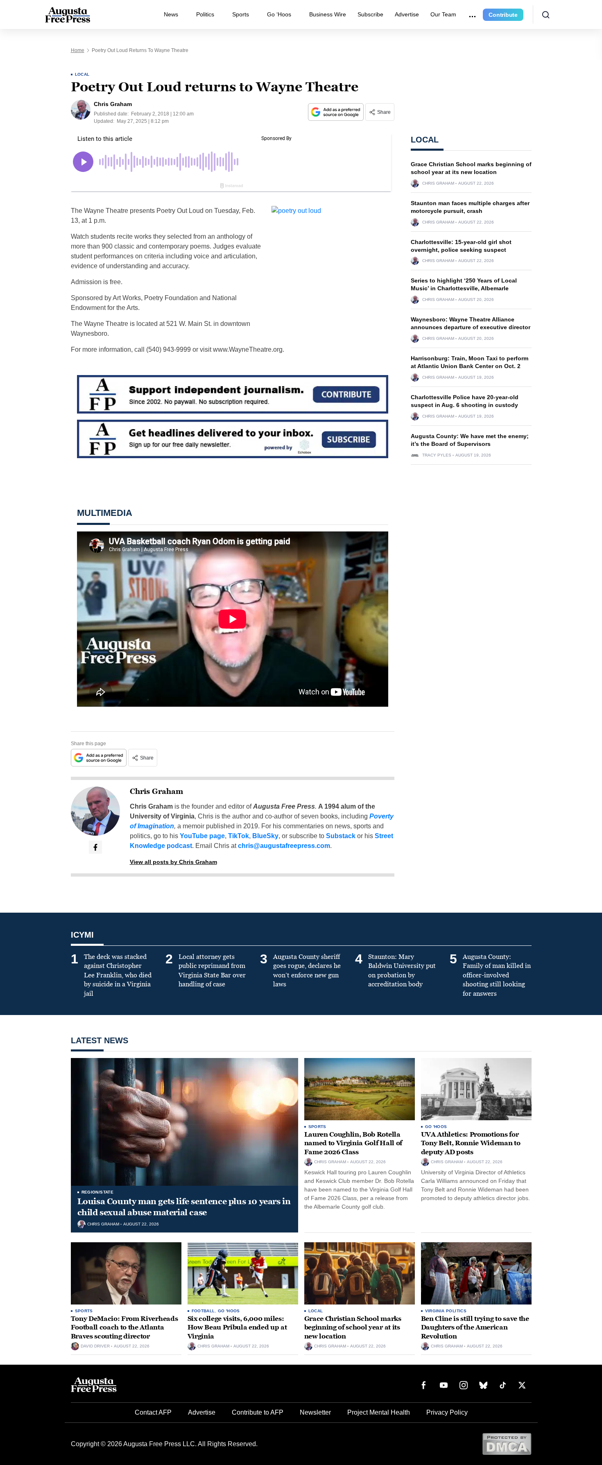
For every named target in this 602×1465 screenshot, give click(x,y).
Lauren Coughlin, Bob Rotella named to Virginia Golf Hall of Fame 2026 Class (353, 1143)
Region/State (97, 1192)
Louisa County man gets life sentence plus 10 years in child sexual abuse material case (184, 1207)
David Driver (95, 1346)
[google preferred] (336, 112)
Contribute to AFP (257, 1412)
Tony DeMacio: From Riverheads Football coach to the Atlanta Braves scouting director (124, 1327)
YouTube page (202, 835)
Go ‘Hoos (279, 14)
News (171, 14)
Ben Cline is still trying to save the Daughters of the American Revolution (475, 1327)
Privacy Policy (447, 1412)
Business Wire (327, 14)
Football (203, 1311)
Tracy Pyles (436, 455)
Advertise (407, 14)
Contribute (503, 14)
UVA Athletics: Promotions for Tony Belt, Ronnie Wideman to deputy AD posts (471, 1143)
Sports (240, 14)
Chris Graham (156, 791)
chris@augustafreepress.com (284, 845)
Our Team (443, 14)
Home (77, 50)
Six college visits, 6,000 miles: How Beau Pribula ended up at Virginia (237, 1327)
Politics (205, 14)
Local (82, 74)
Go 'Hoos (436, 1126)
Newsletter (315, 1412)
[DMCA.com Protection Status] (507, 1443)
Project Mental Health (378, 1412)
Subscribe (370, 14)
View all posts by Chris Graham (173, 862)
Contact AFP (153, 1412)
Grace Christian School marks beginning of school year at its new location (352, 1327)
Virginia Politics (446, 1311)
